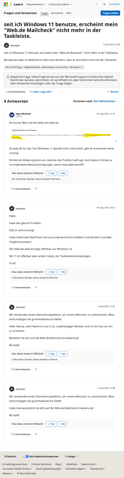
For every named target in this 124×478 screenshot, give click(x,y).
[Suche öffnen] (104, 4)
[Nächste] (97, 4)
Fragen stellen (110, 13)
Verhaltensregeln (74, 468)
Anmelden (114, 4)
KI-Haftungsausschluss (15, 464)
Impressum (96, 468)
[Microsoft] (6, 4)
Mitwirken (72, 464)
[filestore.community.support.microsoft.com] (63, 141)
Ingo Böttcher (23, 113)
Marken (7, 473)
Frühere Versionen (41, 464)
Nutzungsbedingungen (49, 468)
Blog (57, 464)
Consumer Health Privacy (16, 468)
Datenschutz (88, 464)
